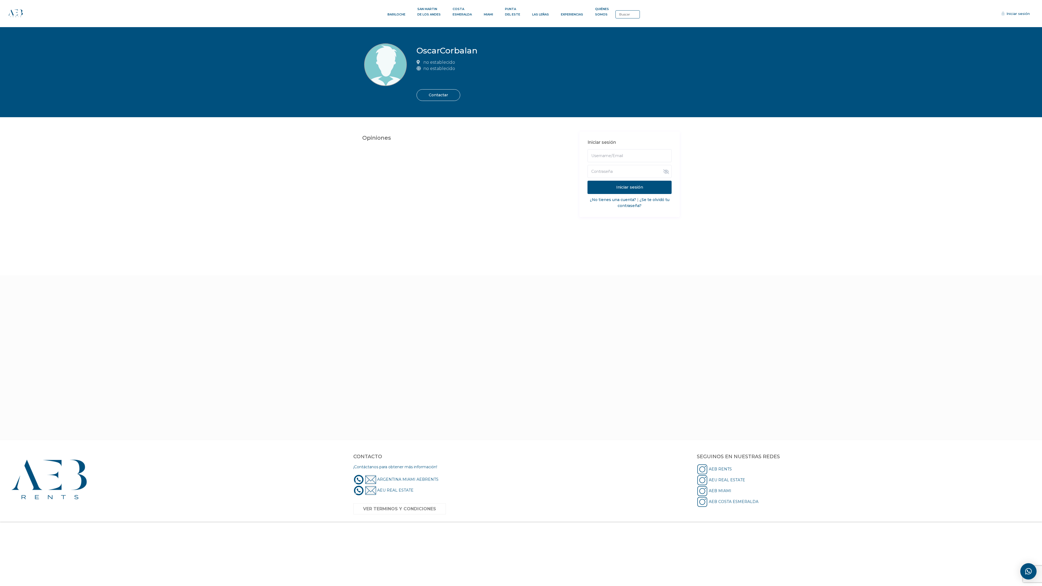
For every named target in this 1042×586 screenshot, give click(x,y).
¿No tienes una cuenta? (613, 199)
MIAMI (488, 14)
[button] (1028, 571)
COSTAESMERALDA (462, 11)
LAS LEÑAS (540, 14)
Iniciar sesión (629, 187)
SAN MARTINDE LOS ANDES (429, 11)
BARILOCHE (396, 14)
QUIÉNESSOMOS (602, 11)
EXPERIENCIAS (572, 14)
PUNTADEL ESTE (512, 11)
